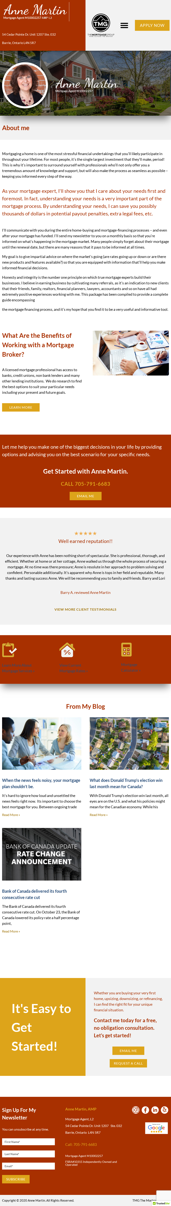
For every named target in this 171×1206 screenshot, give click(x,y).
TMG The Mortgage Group (150, 1200)
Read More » (11, 815)
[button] (124, 25)
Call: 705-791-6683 (81, 1144)
